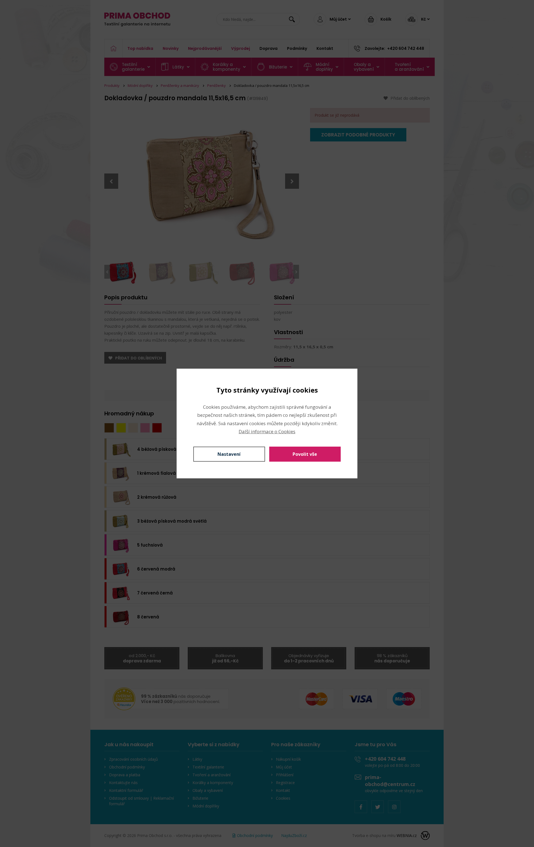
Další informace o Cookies (267, 431)
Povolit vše (305, 454)
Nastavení (229, 454)
